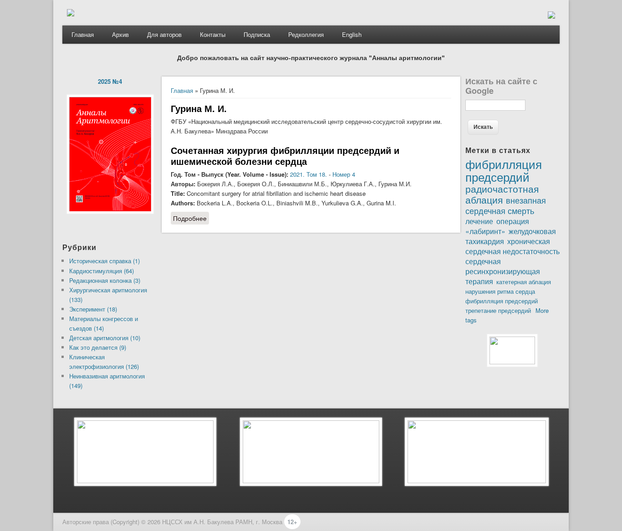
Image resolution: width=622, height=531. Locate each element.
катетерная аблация (523, 281)
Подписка (257, 34)
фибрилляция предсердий (501, 300)
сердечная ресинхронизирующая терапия (502, 271)
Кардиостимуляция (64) (101, 270)
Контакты (212, 34)
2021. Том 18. (308, 174)
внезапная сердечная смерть (505, 205)
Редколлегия (306, 34)
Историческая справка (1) (104, 260)
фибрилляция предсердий (503, 169)
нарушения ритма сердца (500, 291)
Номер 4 (343, 174)
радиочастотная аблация (502, 194)
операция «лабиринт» (497, 226)
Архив (120, 34)
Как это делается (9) (97, 347)
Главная (82, 34)
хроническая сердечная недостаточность (512, 246)
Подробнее (191, 218)
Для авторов (164, 34)
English (352, 34)
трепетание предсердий (498, 310)
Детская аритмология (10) (104, 337)
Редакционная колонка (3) (104, 280)
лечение (479, 221)
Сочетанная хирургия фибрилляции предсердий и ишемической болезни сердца (285, 155)
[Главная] (70, 14)
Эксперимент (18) (93, 309)
